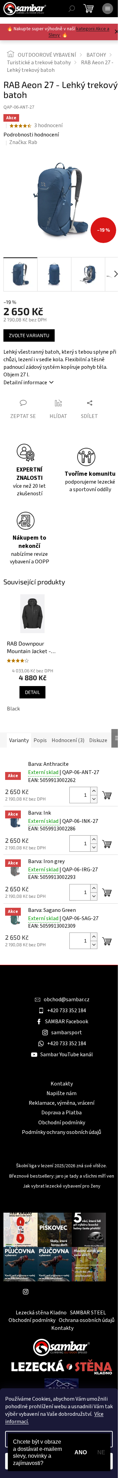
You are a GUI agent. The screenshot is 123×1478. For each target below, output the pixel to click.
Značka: (23, 142)
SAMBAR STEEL (88, 1312)
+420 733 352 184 (66, 1010)
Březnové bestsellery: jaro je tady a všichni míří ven (61, 1176)
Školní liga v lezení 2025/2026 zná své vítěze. (61, 1166)
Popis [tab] (40, 740)
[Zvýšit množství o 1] (93, 791)
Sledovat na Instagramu (60, 1291)
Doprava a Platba (61, 1112)
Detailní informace (25, 382)
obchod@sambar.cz (67, 999)
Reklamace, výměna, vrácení (61, 1103)
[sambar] (61, 1347)
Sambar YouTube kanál (66, 1054)
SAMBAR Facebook (66, 1021)
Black (13, 709)
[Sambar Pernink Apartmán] (61, 1387)
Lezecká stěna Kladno (41, 1312)
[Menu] (107, 8)
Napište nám (61, 1093)
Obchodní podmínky (61, 1122)
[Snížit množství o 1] (93, 799)
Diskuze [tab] (98, 740)
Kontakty (62, 1084)
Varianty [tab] (19, 740)
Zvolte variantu (29, 335)
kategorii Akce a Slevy (79, 31)
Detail (32, 692)
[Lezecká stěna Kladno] (61, 1366)
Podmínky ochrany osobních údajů (61, 1132)
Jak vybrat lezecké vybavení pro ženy (61, 1186)
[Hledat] (72, 8)
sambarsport (66, 1032)
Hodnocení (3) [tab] (68, 740)
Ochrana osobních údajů (86, 1320)
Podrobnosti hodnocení (31, 135)
